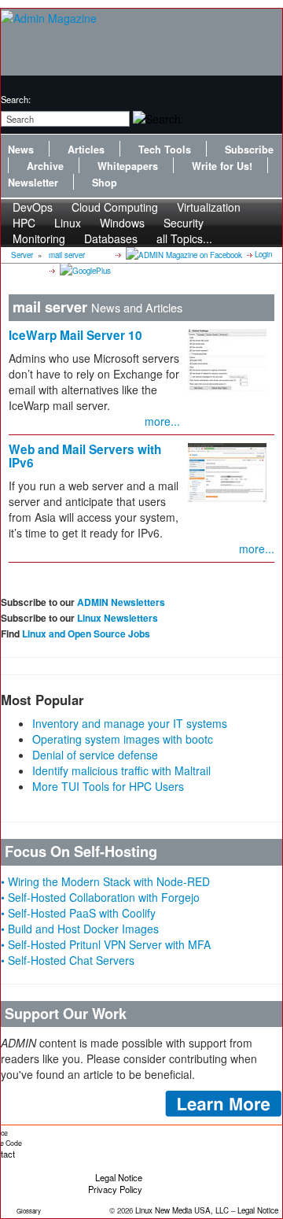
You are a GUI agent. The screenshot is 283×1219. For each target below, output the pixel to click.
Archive (45, 166)
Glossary (29, 1210)
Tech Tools (164, 149)
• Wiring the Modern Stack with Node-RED (105, 881)
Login (263, 254)
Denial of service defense (95, 755)
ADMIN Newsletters (121, 602)
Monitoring (39, 238)
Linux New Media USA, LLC (182, 1210)
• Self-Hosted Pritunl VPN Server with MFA (106, 944)
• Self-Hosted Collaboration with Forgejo (100, 897)
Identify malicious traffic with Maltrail (121, 770)
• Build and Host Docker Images (80, 928)
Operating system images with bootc (122, 739)
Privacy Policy (115, 1189)
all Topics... (184, 238)
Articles (86, 149)
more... (162, 421)
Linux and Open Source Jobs (86, 633)
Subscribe (249, 149)
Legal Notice (118, 1177)
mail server (67, 254)
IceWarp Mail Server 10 (75, 335)
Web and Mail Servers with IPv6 (85, 456)
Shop (104, 182)
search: (16, 99)
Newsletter (33, 182)
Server (22, 254)
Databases (111, 238)
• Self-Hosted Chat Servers (67, 960)
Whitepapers (127, 166)
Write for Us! (222, 166)
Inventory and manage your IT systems (129, 723)
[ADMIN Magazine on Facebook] (182, 254)
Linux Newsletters (117, 618)
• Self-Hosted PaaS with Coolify (78, 913)
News (21, 149)
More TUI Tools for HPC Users (108, 786)
